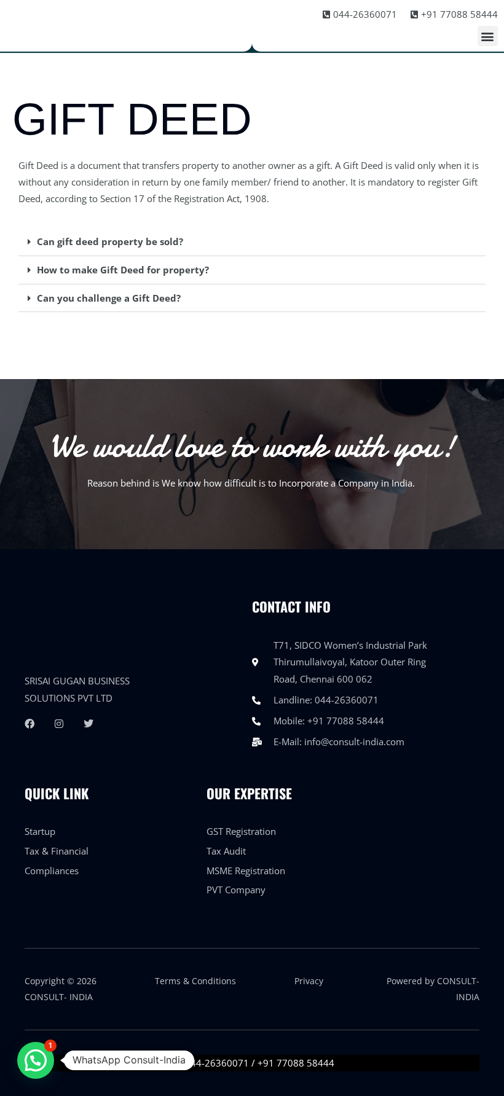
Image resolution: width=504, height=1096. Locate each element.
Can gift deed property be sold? (110, 241)
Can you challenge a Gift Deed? (109, 298)
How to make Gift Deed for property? (123, 270)
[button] (488, 36)
